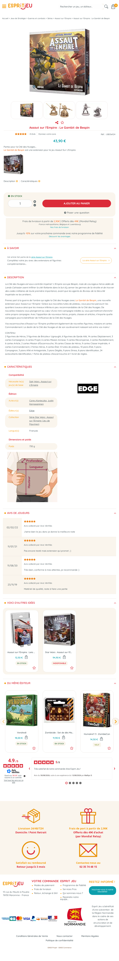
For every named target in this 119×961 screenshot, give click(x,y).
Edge (32, 410)
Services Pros (69, 889)
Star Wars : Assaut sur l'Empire (59, 652)
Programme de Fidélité (74, 885)
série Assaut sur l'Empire (41, 257)
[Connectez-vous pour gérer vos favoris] (62, 123)
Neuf (97, 745)
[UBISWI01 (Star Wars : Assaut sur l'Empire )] (13, 164)
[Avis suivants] (114, 769)
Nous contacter (65, 936)
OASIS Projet (52, 948)
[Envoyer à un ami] (57, 123)
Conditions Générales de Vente (32, 936)
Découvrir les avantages (59, 236)
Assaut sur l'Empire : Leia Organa (21, 652)
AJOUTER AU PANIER (77, 203)
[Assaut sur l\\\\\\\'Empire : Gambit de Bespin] (26, 110)
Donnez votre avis (47, 134)
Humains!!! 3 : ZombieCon (97, 734)
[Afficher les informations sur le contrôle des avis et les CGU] (24, 776)
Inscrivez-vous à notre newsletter (102, 890)
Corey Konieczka (38, 400)
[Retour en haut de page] (113, 952)
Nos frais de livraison (59, 227)
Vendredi (21, 732)
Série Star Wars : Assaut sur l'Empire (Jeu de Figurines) (41, 421)
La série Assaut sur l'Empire (95, 260)
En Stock (21, 663)
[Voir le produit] (64, 657)
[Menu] (4, 6)
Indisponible (59, 663)
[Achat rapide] (26, 657)
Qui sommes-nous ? (72, 893)
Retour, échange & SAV (46, 893)
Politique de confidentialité (59, 940)
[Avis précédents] (29, 769)
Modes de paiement (44, 885)
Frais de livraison (42, 889)
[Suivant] (115, 721)
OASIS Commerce (64, 948)
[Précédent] (3, 721)
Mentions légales (90, 936)
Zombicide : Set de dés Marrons (59, 732)
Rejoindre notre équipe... (69, 898)
